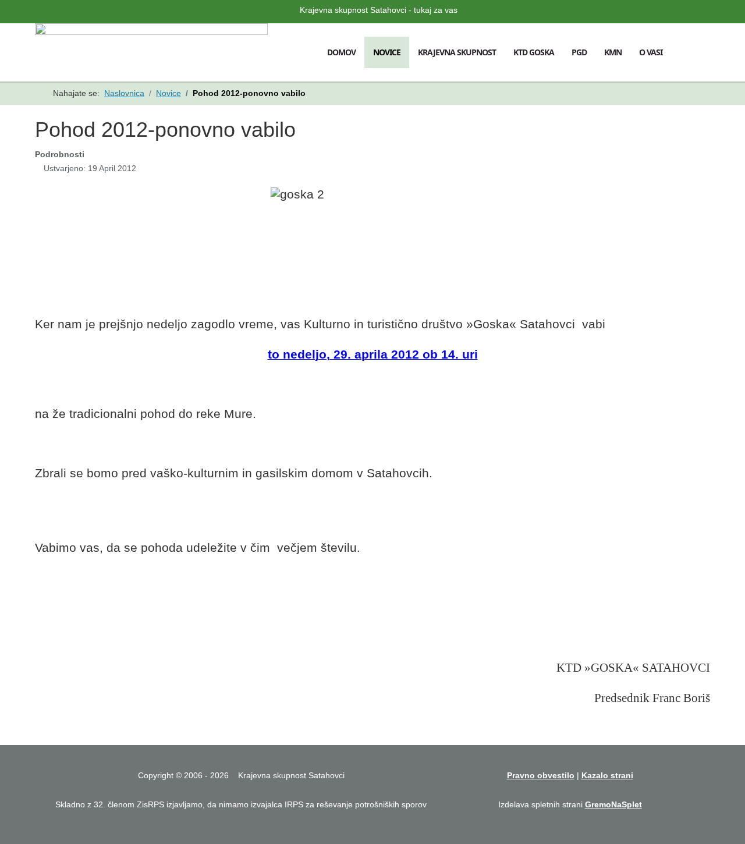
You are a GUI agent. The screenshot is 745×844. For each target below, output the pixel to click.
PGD (579, 52)
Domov (341, 52)
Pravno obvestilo (540, 775)
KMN (613, 52)
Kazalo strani (607, 775)
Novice (386, 52)
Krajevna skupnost (457, 52)
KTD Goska (533, 52)
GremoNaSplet (613, 804)
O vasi (650, 52)
